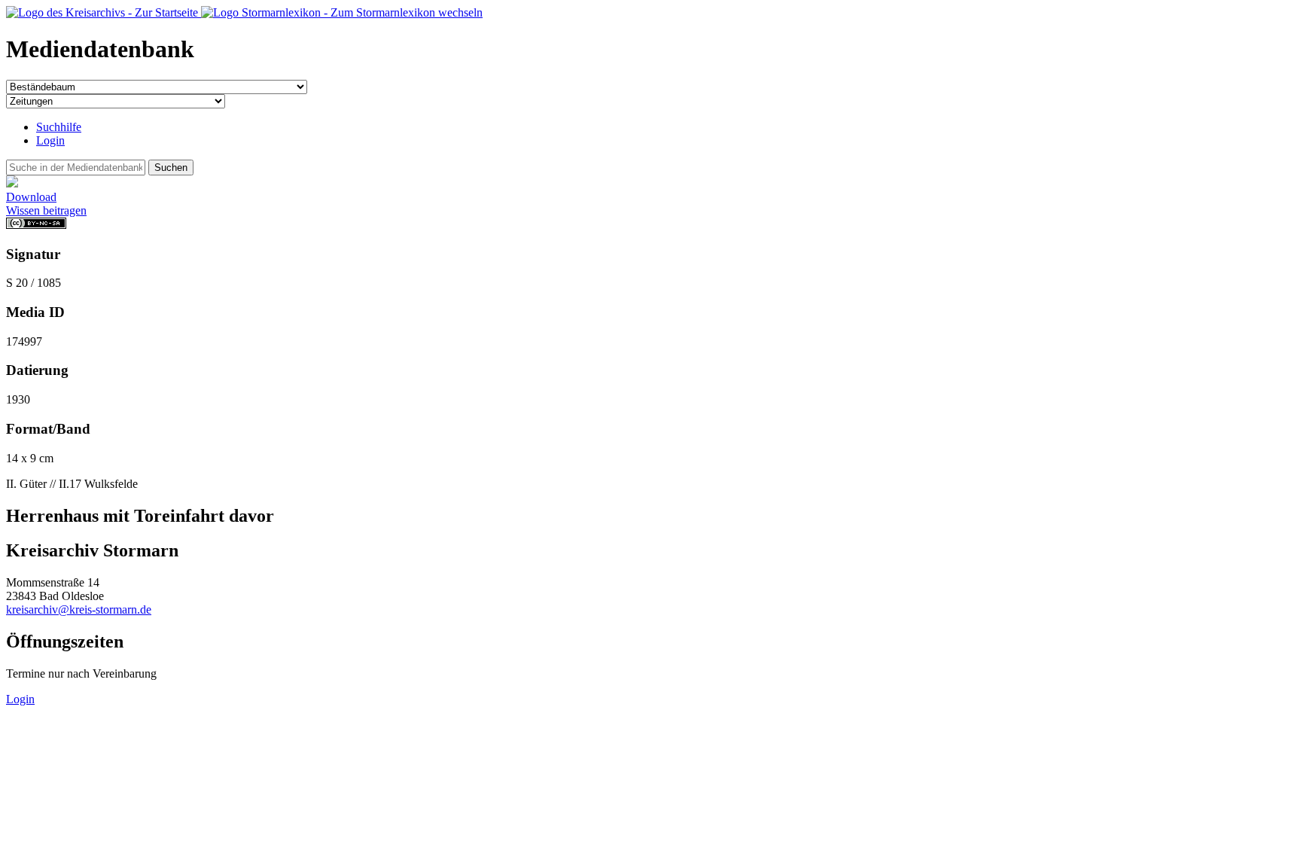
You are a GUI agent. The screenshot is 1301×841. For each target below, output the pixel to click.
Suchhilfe (58, 126)
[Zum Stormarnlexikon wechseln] (342, 12)
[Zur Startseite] (103, 12)
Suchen (170, 167)
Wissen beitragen (46, 210)
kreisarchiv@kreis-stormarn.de (78, 609)
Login (50, 140)
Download (31, 196)
